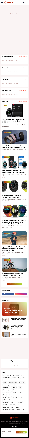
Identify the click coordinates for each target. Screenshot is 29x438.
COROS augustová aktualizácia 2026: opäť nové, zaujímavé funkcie (13, 121)
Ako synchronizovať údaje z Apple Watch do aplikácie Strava (18, 320)
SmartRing (19, 402)
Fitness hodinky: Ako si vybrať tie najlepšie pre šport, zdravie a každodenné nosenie (18, 327)
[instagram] (21, 294)
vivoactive (12, 404)
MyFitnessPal (6, 409)
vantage (21, 394)
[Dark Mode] (24, 2)
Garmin (22, 375)
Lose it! (17, 407)
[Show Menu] (2, 2)
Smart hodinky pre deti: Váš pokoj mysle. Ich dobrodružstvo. (13, 171)
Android (20, 392)
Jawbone (18, 385)
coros (13, 409)
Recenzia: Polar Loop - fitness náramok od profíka (18, 333)
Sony (4, 394)
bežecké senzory (12, 399)
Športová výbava (7, 390)
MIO (9, 397)
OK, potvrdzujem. (21, 432)
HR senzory (6, 385)
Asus (18, 404)
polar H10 (20, 399)
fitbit (20, 387)
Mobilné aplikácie (13, 382)
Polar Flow (14, 397)
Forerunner (14, 387)
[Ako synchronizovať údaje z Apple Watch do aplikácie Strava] (6, 320)
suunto (14, 392)
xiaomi (18, 409)
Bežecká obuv (16, 390)
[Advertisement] (14, 38)
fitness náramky (7, 375)
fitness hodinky (13, 380)
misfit (12, 385)
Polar (22, 377)
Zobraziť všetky (22, 56)
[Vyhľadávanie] (27, 2)
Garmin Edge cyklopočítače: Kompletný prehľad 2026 (12, 274)
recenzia (21, 380)
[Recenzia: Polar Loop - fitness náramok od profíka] (6, 334)
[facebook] (8, 294)
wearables (5, 380)
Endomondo (6, 407)
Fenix (4, 397)
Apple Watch (6, 387)
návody (5, 382)
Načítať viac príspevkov (13, 284)
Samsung (12, 402)
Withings (10, 394)
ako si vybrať (22, 382)
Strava (20, 397)
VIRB (4, 399)
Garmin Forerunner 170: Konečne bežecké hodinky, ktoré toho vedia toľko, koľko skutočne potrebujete (14, 222)
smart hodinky (6, 377)
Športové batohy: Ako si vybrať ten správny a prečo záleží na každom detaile (13, 248)
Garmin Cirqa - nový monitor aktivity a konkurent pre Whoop (13, 146)
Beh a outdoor (15, 377)
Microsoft (5, 402)
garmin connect (7, 392)
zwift (23, 409)
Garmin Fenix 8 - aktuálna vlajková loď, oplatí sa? (11, 196)
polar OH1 (5, 404)
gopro (15, 394)
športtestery (16, 375)
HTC (12, 407)
